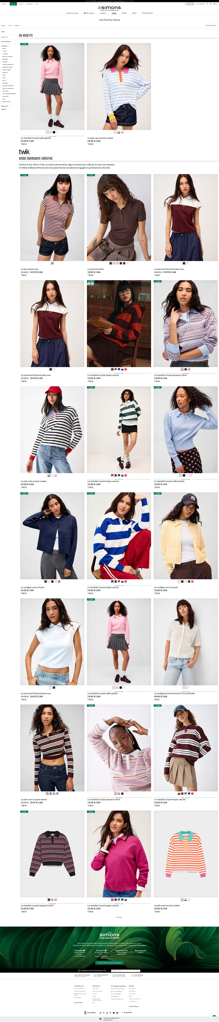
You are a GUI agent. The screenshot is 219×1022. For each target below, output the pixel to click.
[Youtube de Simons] (114, 1013)
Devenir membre (117, 988)
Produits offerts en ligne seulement (97, 999)
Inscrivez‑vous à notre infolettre (93, 970)
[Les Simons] (109, 934)
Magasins (13, 4)
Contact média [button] (77, 997)
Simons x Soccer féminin (134, 998)
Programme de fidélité (109, 938)
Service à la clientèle (79, 988)
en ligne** (141, 951)
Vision (36, 4)
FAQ (94, 1002)
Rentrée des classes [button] (72, 13)
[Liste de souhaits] (207, 4)
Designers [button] (103, 13)
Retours (94, 996)
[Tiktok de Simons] (107, 1013)
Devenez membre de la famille (109, 962)
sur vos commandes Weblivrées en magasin (101, 953)
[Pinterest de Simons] (110, 1013)
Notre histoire (132, 991)
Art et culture (132, 993)
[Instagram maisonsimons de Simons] (100, 1013)
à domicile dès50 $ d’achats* (121, 952)
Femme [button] (114, 13)
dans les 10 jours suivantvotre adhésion (79, 953)
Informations (96, 986)
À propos (131, 986)
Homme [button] (124, 13)
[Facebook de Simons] (104, 1013)
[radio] (47, 132)
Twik (2, 31)
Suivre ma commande (98, 991)
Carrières (21, 4)
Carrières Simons (134, 1006)
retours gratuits (119, 1)
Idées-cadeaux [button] (89, 13)
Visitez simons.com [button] (108, 1020)
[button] (190, 4)
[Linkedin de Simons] (117, 1013)
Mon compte (200, 4)
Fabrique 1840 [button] (148, 13)
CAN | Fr (4, 4)
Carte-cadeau (29, 4)
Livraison (95, 993)
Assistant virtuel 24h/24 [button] (79, 991)
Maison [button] (134, 13)
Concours (116, 994)
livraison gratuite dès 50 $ (105, 1)
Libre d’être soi (132, 1001)
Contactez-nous (79, 986)
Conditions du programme (117, 999)
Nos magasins (132, 988)
